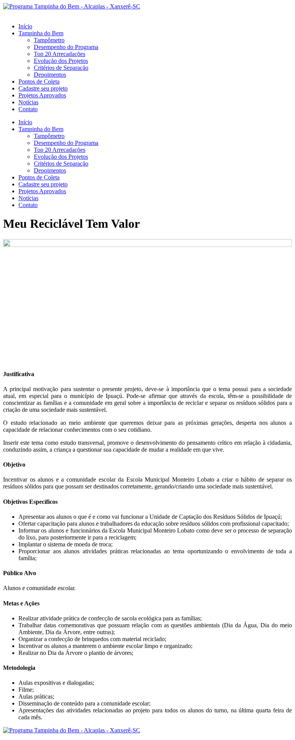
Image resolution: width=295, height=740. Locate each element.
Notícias (28, 102)
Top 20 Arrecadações (59, 54)
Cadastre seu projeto (43, 88)
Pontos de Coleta (39, 81)
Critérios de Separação (61, 67)
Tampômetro (49, 40)
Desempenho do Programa (66, 47)
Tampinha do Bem (40, 33)
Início (25, 26)
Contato (28, 109)
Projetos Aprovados (42, 95)
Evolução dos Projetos (61, 61)
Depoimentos (50, 74)
